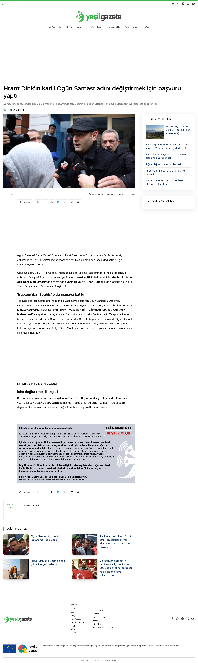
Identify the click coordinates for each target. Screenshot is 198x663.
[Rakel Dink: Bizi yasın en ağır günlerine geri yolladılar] (16, 569)
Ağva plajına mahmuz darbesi (163, 164)
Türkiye (132, 194)
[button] (3, 4)
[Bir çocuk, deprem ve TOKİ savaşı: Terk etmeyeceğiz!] (155, 132)
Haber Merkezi (16, 109)
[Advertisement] (99, 53)
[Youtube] (193, 4)
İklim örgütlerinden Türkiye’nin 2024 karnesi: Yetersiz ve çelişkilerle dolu (167, 146)
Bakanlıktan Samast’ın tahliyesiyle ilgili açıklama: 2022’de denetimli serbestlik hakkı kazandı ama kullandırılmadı (116, 568)
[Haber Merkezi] (5, 109)
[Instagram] (178, 4)
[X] (188, 4)
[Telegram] (183, 4)
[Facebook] (173, 4)
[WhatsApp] (38, 202)
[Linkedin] (65, 202)
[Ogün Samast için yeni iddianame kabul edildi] (16, 544)
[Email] (71, 202)
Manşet (122, 194)
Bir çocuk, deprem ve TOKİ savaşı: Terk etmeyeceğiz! (178, 130)
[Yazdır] (78, 202)
